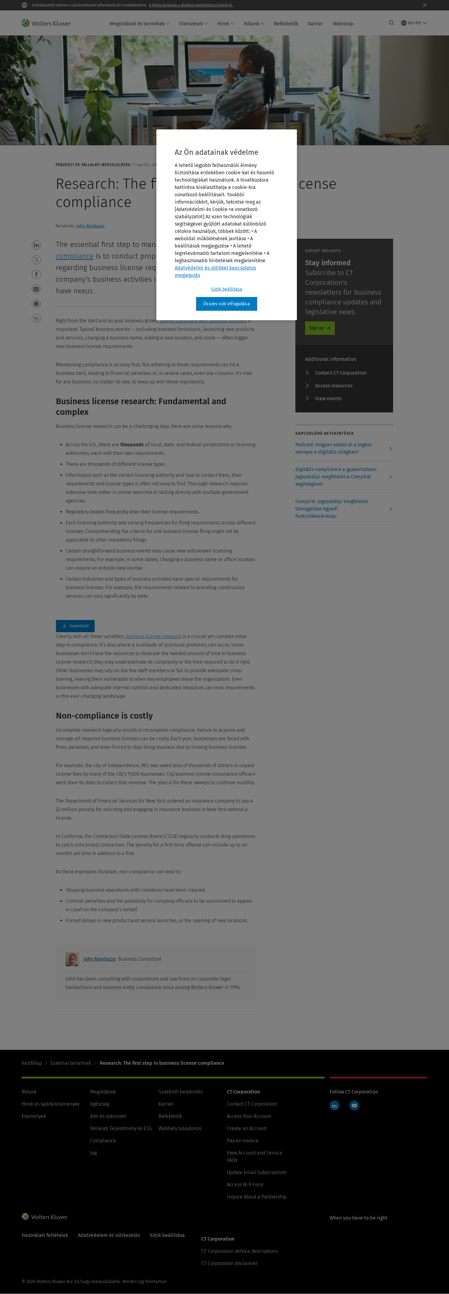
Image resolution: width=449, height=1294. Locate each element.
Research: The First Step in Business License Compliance (75, 626)
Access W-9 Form (245, 1184)
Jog (93, 1153)
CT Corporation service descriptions (239, 1251)
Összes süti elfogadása (226, 303)
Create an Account (247, 1128)
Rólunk (251, 24)
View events (328, 398)
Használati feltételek (45, 1235)
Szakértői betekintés (181, 1092)
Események (34, 1116)
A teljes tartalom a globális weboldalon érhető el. (191, 5)
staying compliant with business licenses (202, 321)
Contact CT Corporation (341, 373)
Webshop (343, 24)
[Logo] (50, 23)
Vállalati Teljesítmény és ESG (121, 1128)
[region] (226, 225)
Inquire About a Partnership (257, 1197)
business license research (153, 636)
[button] (36, 245)
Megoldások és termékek (137, 24)
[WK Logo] (45, 1216)
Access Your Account (249, 1116)
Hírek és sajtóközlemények (51, 1104)
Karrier (315, 24)
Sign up (316, 328)
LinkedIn (334, 1105)
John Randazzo (90, 226)
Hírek (223, 24)
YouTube (354, 1105)
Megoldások (103, 1092)
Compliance (103, 1141)
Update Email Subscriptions (256, 1172)
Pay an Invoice (242, 1141)
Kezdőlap (32, 1063)
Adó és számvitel (108, 1116)
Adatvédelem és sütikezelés (109, 1235)
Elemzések (191, 24)
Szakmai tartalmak (70, 1063)
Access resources (333, 386)
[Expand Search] (392, 23)
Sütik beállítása (227, 289)
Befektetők (286, 24)
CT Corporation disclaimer (229, 1263)
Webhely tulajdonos (180, 1128)
